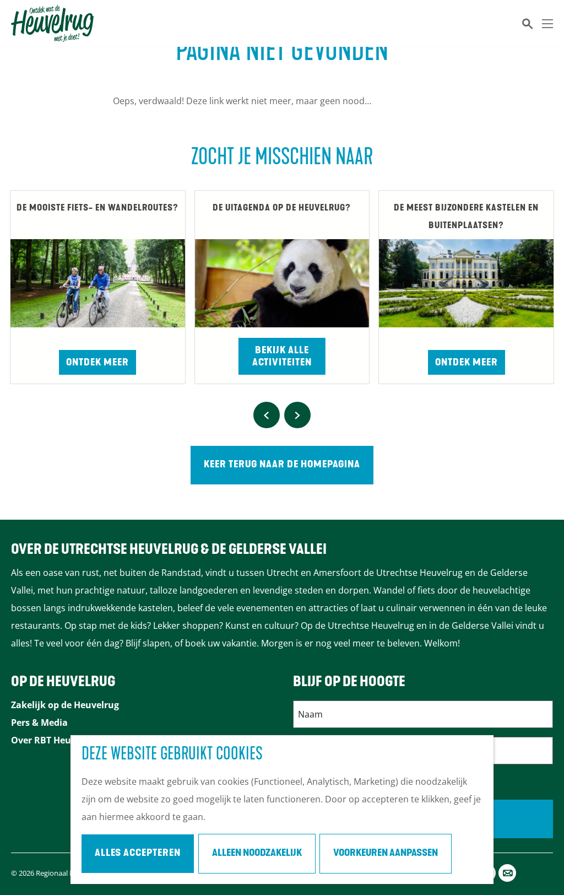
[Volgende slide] (297, 415)
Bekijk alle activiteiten (282, 357)
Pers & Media (39, 722)
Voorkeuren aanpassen (385, 854)
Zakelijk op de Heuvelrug (65, 704)
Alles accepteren (138, 854)
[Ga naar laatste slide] (266, 415)
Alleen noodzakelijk (257, 854)
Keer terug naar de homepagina (282, 465)
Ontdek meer (97, 363)
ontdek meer (466, 363)
